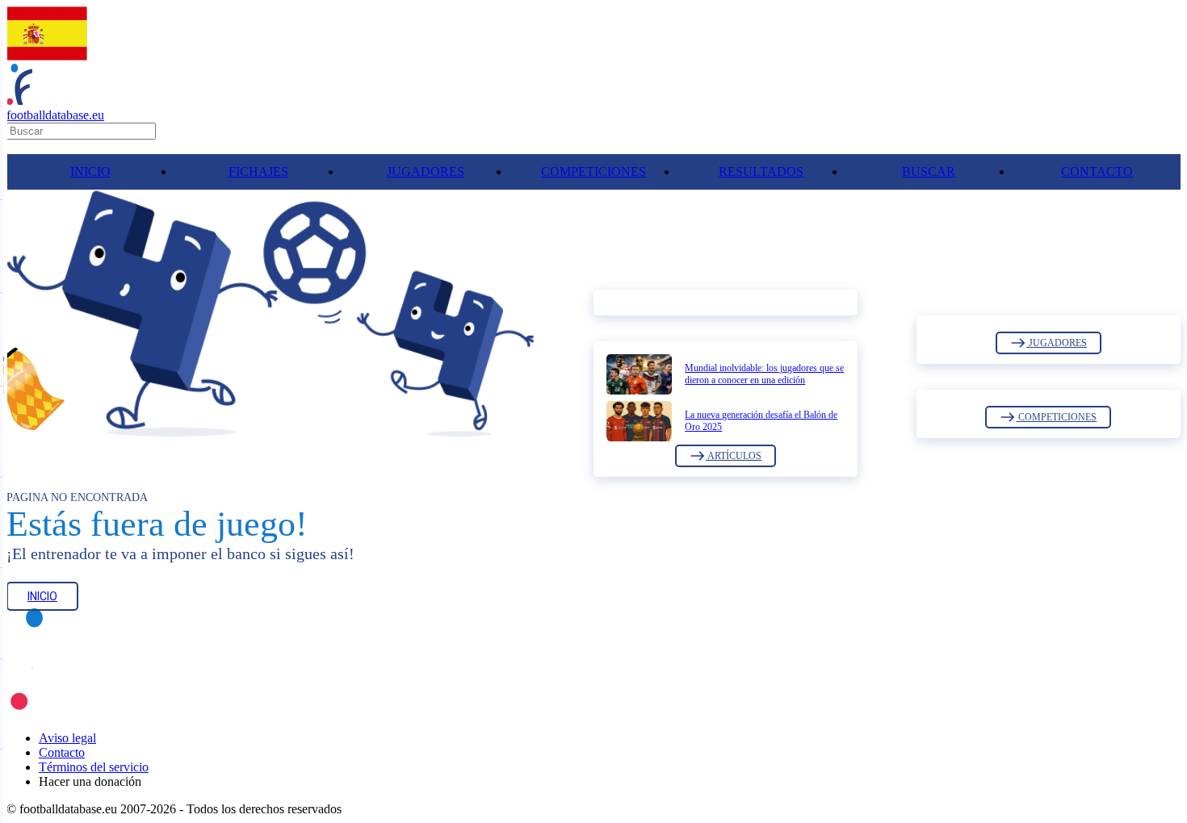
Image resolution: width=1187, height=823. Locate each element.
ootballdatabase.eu (55, 115)
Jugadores (1056, 343)
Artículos (733, 456)
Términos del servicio (94, 767)
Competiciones (1056, 417)
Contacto (62, 752)
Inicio (42, 596)
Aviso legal (67, 738)
